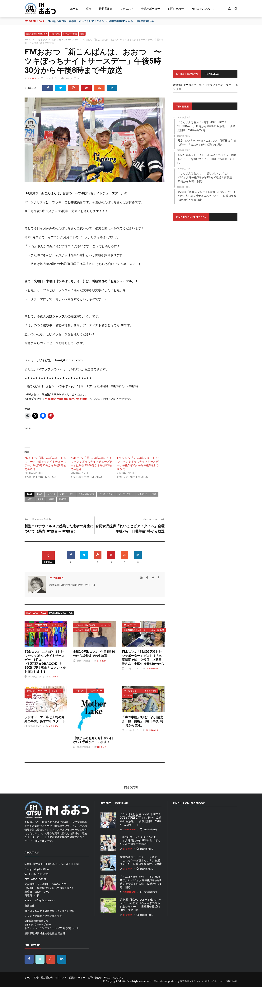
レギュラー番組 (70, 34)
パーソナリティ (126, 494)
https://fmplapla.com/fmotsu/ (65, 399)
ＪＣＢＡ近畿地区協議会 (38, 915)
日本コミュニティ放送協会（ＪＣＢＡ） (47, 910)
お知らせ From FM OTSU (36, 34)
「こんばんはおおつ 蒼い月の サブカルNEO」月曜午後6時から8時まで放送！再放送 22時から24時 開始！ (140, 882)
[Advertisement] (205, 271)
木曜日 (30, 499)
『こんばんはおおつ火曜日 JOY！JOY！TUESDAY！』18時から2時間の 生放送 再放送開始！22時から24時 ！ (140, 819)
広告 (88, 8)
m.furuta (31, 78)
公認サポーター (150, 8)
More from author (61, 612)
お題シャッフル (67, 494)
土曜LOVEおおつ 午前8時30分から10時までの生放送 (94, 653)
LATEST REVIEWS (187, 73)
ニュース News (158, 630)
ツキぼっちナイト (106, 494)
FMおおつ (51, 494)
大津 (154, 494)
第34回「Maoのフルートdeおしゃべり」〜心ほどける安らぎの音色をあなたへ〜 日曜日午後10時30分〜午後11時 (140, 905)
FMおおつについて (202, 8)
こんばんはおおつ (86, 494)
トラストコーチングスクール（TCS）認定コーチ (52, 928)
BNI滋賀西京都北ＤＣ (36, 920)
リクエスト (126, 8)
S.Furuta (101, 660)
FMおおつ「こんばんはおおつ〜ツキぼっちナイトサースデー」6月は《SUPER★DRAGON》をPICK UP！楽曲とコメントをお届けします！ (45, 661)
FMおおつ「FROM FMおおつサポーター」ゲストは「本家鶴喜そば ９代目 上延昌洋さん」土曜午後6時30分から (143, 657)
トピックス (55, 34)
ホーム (74, 8)
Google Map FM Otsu (37, 869)
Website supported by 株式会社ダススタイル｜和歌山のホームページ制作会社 (195, 981)
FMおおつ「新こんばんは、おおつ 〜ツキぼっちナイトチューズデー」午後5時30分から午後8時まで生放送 (45, 463)
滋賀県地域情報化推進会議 (39, 933)
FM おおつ (123, 981)
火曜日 (51, 499)
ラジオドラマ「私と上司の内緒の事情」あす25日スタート (45, 719)
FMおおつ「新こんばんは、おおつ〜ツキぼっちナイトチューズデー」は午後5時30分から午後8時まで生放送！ (91, 463)
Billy (39, 494)
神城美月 (63, 499)
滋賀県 (40, 499)
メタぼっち (142, 494)
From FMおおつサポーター (135, 630)
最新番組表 (105, 8)
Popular (121, 803)
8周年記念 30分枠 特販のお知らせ (68, 21)
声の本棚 (128, 695)
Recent (106, 803)
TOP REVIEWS (212, 73)
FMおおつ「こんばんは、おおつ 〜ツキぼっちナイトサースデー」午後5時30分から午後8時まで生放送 (138, 463)
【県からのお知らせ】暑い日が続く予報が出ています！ (93, 740)
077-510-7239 (40, 874)
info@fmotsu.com (45, 900)
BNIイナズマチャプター (38, 924)
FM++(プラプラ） (131, 625)
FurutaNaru (152, 668)
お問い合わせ (176, 8)
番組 (82, 34)
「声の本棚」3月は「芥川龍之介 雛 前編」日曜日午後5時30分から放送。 (142, 721)
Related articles (36, 612)
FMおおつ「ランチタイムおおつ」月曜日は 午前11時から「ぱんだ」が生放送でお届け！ (140, 840)
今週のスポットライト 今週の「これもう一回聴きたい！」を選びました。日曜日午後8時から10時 (140, 860)
